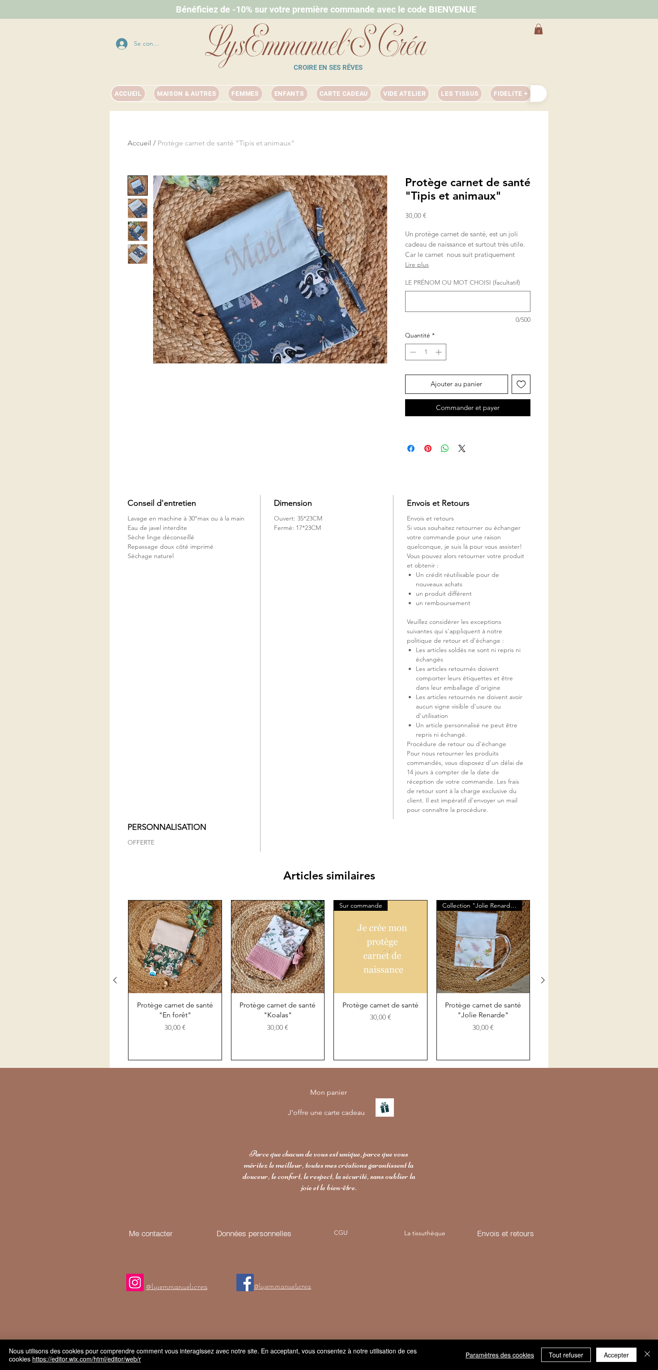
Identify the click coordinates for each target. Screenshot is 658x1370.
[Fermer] (647, 1355)
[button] (538, 29)
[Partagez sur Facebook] (411, 448)
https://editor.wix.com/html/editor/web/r (86, 1358)
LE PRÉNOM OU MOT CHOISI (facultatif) (462, 282)
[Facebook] (245, 1282)
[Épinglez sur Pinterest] (428, 448)
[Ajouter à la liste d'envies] (521, 384)
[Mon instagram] (135, 1282)
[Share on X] (462, 448)
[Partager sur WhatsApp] (445, 448)
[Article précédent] (115, 980)
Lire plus (417, 264)
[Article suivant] (543, 980)
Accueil (139, 143)
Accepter (616, 1354)
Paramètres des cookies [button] (500, 1354)
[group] (329, 980)
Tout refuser (566, 1354)
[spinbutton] (426, 352)
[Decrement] (412, 352)
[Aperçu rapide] (175, 947)
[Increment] (439, 352)
